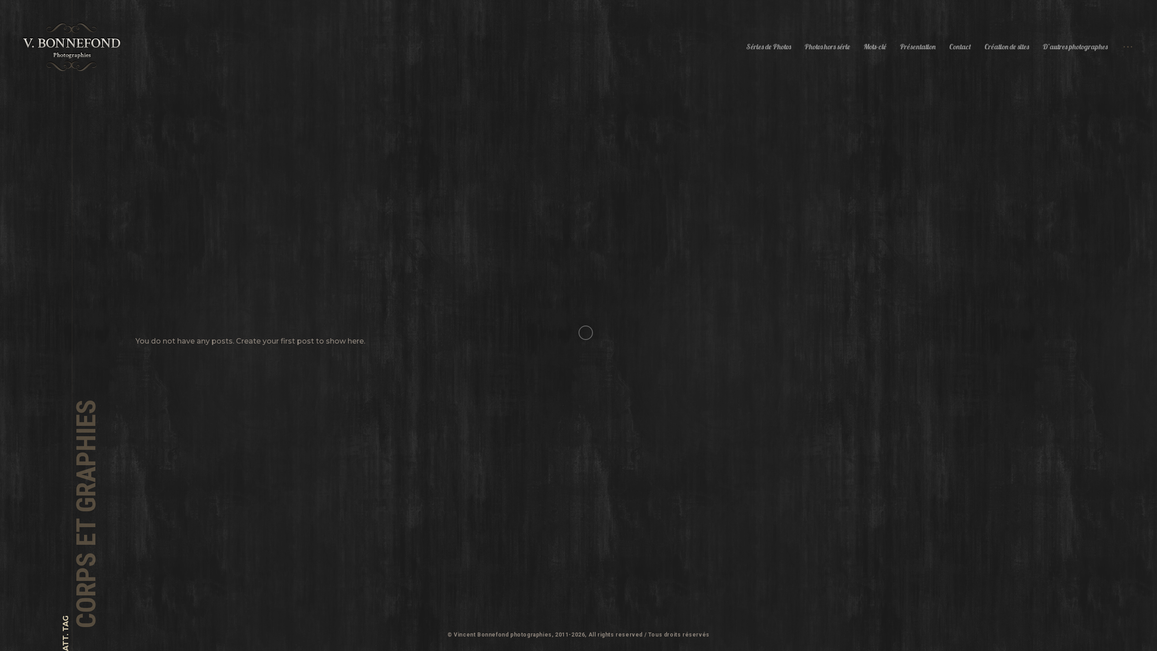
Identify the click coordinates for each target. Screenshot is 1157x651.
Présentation (918, 46)
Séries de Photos (768, 46)
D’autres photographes (1075, 46)
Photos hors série (827, 46)
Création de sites (1006, 46)
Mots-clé (875, 46)
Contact (960, 46)
